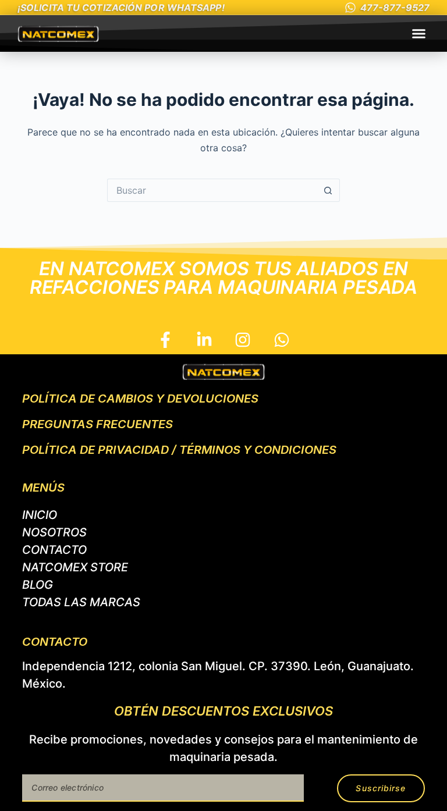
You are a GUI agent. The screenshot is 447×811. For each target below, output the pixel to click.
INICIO (39, 515)
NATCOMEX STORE (75, 567)
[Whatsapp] (282, 340)
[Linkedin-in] (204, 340)
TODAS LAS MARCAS (81, 602)
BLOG (37, 585)
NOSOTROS (54, 532)
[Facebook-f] (165, 340)
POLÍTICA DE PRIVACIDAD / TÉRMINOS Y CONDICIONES (179, 450)
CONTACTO (54, 550)
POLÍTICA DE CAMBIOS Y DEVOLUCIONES (140, 399)
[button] (419, 34)
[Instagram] (243, 340)
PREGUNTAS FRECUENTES (97, 424)
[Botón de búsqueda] (328, 190)
